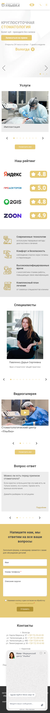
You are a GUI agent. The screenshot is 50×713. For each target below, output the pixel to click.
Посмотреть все (25, 147)
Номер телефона (12, 572)
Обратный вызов (40, 5)
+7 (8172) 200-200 (35, 638)
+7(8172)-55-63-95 (36, 635)
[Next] (45, 68)
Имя (7, 562)
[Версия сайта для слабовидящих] (31, 4)
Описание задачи (13, 581)
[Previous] (4, 68)
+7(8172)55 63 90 (36, 641)
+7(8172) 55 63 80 (36, 643)
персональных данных (24, 603)
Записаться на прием (16, 37)
